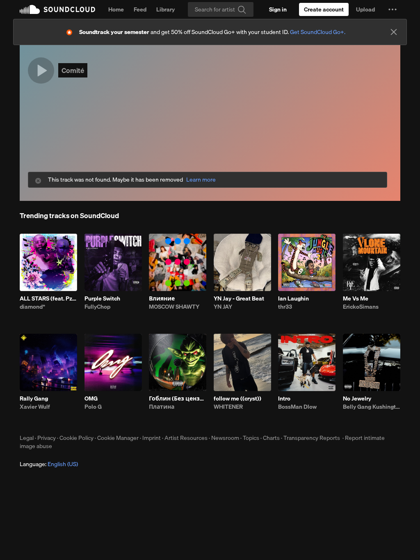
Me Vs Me (355, 298)
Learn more (201, 179)
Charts (271, 437)
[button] (392, 9)
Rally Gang (34, 398)
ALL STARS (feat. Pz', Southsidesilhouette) (48, 298)
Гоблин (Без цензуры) (177, 398)
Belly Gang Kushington (371, 407)
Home (116, 9)
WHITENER (228, 407)
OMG (91, 398)
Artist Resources (186, 437)
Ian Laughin (293, 298)
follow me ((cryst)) (237, 398)
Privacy (46, 437)
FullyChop (97, 307)
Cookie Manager (118, 437)
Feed (140, 9)
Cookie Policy (76, 437)
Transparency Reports (311, 437)
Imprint (151, 437)
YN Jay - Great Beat (239, 298)
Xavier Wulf (35, 407)
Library (165, 9)
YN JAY (223, 307)
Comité (73, 70)
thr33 (285, 307)
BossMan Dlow (297, 407)
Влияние (162, 298)
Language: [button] (49, 464)
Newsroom (225, 437)
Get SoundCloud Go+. (317, 31)
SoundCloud (57, 9)
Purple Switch (102, 298)
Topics (251, 437)
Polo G (93, 407)
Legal (27, 437)
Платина (161, 407)
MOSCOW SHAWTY (174, 307)
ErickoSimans (361, 307)
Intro (284, 398)
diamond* (32, 307)
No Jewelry (357, 398)
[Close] (393, 31)
